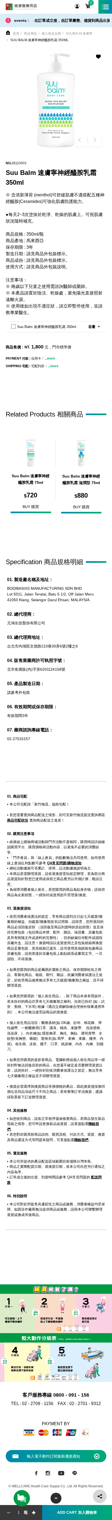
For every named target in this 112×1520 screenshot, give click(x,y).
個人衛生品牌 (51, 33)
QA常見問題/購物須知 (64, 863)
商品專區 (30, 33)
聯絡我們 (81, 1140)
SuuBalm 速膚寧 (79, 33)
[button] (80, 140)
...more (50, 358)
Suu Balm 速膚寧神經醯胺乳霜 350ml (39, 40)
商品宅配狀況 (17, 820)
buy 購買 (31, 506)
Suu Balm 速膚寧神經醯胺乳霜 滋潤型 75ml (81, 479)
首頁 (16, 33)
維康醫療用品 (21, 7)
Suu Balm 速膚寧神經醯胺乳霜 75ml (30, 479)
